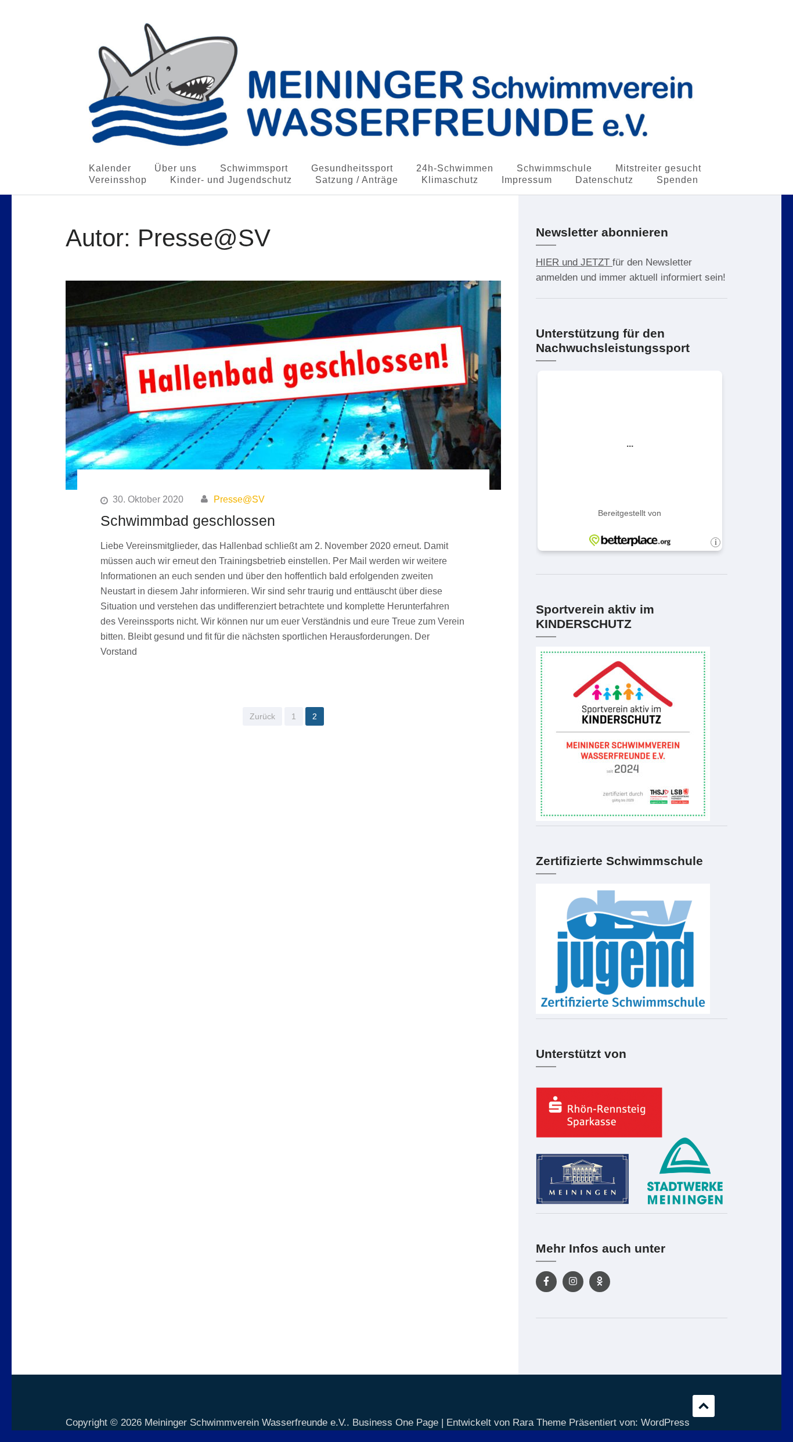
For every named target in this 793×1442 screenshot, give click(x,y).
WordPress (665, 1422)
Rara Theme (539, 1422)
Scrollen (704, 1406)
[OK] (599, 1281)
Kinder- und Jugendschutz (231, 180)
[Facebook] (546, 1281)
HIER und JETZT (574, 262)
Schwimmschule (554, 168)
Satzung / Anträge (356, 180)
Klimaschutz (449, 180)
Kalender (110, 168)
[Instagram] (573, 1281)
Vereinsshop (118, 180)
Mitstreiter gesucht (658, 168)
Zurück (262, 716)
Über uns (175, 168)
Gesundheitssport (352, 168)
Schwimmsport (254, 168)
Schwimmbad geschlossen (187, 520)
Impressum (527, 180)
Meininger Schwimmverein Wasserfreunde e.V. (246, 1422)
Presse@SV (239, 499)
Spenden (677, 180)
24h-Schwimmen (454, 168)
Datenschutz (604, 180)
